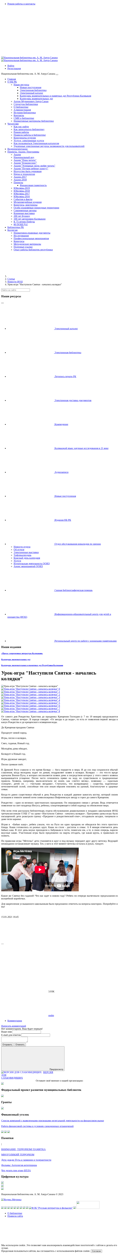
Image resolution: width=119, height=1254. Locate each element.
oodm (51, 1015)
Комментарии (14, 1020)
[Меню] (57, 74)
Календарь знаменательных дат (15, 659)
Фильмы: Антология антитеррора (19, 1165)
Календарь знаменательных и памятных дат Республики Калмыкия (32, 665)
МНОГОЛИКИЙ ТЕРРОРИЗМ (17, 1154)
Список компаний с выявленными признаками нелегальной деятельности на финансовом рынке (52, 1120)
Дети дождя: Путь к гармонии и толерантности (26, 1160)
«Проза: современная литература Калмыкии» (22, 653)
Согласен (96, 1251)
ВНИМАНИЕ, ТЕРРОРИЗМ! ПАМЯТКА (23, 1149)
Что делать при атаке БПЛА (16, 1170)
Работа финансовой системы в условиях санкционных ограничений (37, 1126)
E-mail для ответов (11, 1035)
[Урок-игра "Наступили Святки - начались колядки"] (30, 689)
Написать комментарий (13, 1026)
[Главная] (30, 276)
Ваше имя (6, 1031)
